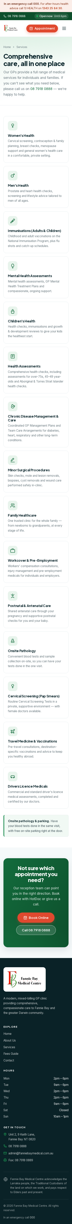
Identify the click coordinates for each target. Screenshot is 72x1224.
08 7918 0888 (17, 16)
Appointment (45, 28)
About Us (9, 1040)
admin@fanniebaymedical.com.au (30, 1153)
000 (32, 1217)
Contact (8, 1060)
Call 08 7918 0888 (36, 930)
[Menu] (64, 28)
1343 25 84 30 (52, 8)
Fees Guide (10, 1054)
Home (7, 47)
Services (9, 1047)
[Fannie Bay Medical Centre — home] (10, 28)
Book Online (39, 917)
